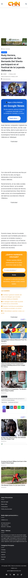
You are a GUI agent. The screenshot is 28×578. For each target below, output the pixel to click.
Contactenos (4, 506)
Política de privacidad (6, 509)
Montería (3, 552)
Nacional (3, 557)
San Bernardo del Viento (13, 402)
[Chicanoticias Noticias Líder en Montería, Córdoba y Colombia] (14, 4)
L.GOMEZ (4, 74)
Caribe (2, 559)
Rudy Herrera (4, 402)
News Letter (4, 504)
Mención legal (4, 501)
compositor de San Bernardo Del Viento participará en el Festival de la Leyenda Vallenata (13, 399)
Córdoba (8, 49)
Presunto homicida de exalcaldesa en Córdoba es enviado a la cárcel (12, 307)
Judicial (3, 554)
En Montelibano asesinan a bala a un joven (12, 312)
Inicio (3, 49)
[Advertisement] (14, 22)
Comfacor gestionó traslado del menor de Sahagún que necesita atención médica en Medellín (11, 297)
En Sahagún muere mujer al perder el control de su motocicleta (12, 302)
